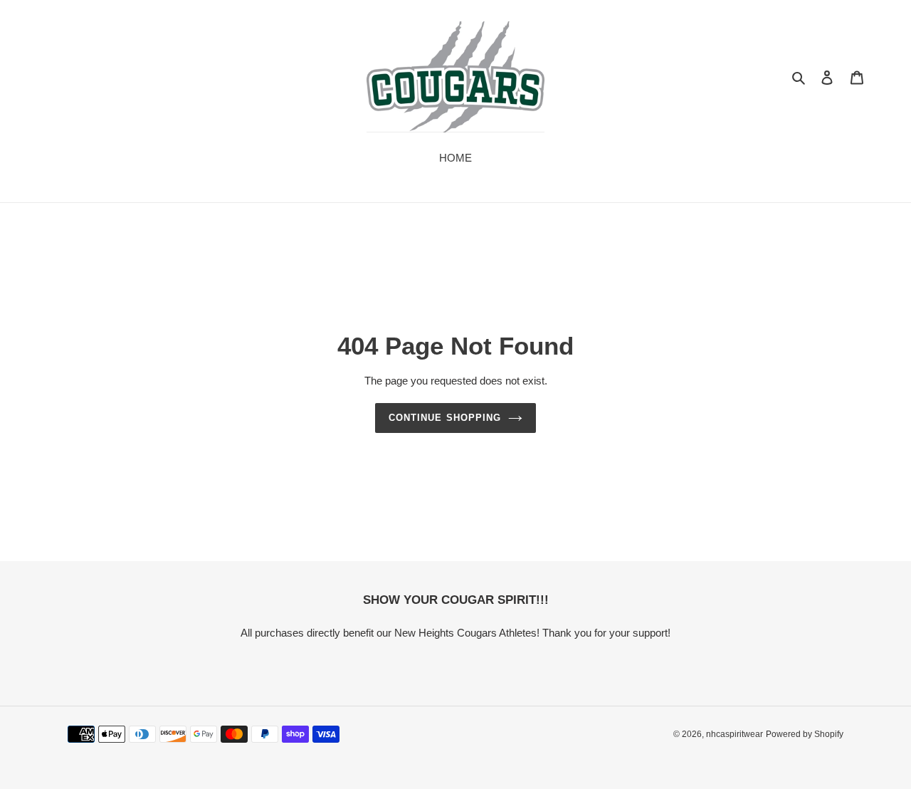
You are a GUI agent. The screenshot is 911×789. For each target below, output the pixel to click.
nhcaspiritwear (734, 734)
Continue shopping (445, 417)
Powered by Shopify (804, 734)
